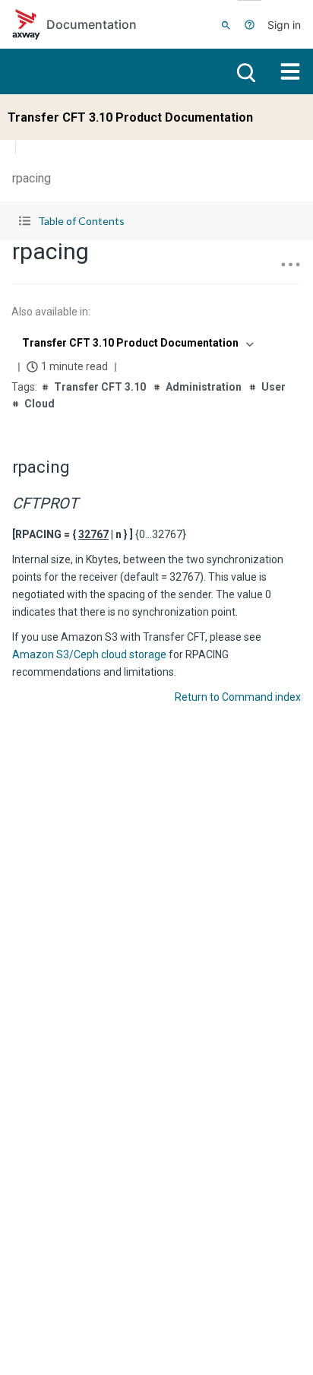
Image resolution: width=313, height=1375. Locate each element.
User (273, 387)
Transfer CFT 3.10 (100, 387)
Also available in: (50, 312)
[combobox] (136, 342)
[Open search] (244, 71)
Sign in (284, 24)
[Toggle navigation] (290, 71)
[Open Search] (226, 24)
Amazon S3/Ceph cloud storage (90, 654)
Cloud (39, 404)
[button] (156, 220)
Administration (204, 387)
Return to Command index (238, 697)
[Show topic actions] (290, 264)
